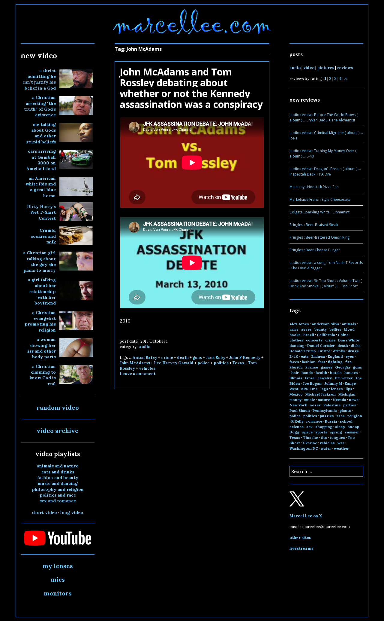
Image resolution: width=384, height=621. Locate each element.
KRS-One (309, 389)
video (308, 67)
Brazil (308, 334)
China (343, 334)
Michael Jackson (320, 394)
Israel (310, 378)
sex (309, 426)
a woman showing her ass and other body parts (41, 348)
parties (349, 405)
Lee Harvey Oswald (174, 363)
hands (307, 372)
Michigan (347, 394)
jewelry (325, 378)
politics (221, 363)
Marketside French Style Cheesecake (320, 199)
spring (336, 432)
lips (349, 389)
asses (306, 329)
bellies (335, 329)
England (335, 356)
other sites (300, 537)
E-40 (294, 356)
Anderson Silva (325, 324)
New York (298, 405)
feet (321, 361)
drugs (353, 351)
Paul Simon (300, 410)
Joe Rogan (312, 383)
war (341, 443)
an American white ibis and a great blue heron (41, 187)
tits (324, 437)
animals (349, 324)
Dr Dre (324, 351)
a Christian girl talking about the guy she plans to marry (39, 261)
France (311, 367)
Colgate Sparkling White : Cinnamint (320, 212)
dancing (297, 345)
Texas (238, 363)
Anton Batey (145, 357)
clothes (296, 340)
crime (167, 357)
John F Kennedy (244, 357)
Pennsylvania (325, 410)
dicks (356, 345)
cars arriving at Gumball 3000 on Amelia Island (41, 159)
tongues (337, 437)
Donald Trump (303, 351)
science (297, 426)
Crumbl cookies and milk (43, 236)
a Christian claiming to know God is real (43, 375)
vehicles (147, 368)
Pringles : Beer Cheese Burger (315, 249)
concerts (314, 340)
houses (351, 372)
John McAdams (135, 363)
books (295, 334)
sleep (340, 426)
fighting (335, 361)
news (353, 399)
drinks (339, 351)
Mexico (296, 394)
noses (315, 405)
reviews (345, 67)
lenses (337, 389)
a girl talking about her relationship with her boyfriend (42, 291)
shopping (323, 426)
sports (321, 432)
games (326, 367)
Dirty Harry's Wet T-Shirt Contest (41, 212)
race (341, 416)
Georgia (342, 367)
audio (144, 346)
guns (197, 357)
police (203, 363)
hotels (336, 372)
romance (314, 421)
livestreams (302, 548)
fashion (309, 361)
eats (305, 356)
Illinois (296, 378)
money (296, 399)
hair (295, 372)
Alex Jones (299, 324)
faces (294, 361)
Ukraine (310, 443)
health (321, 372)
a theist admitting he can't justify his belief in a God (39, 79)
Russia (331, 421)
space (307, 432)
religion (354, 416)
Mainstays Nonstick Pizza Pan (314, 186)
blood (349, 329)
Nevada (339, 399)
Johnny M (333, 383)
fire (348, 361)
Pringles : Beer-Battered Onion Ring (320, 237)
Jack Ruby (215, 357)
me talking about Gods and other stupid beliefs (41, 133)
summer (352, 432)
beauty (320, 329)
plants (345, 410)
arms (294, 329)
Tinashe (310, 437)
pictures (325, 67)
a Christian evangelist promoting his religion (40, 321)
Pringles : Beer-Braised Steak (314, 224)
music (309, 399)
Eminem (318, 356)
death (183, 357)
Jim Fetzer (343, 378)
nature (324, 399)
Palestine (331, 405)
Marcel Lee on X (306, 516)
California (326, 334)
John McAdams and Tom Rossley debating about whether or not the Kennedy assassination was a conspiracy (191, 88)
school (346, 421)
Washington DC (304, 448)
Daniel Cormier (321, 345)
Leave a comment (137, 373)
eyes (350, 356)
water (326, 448)
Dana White (348, 340)
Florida (296, 367)
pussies (327, 416)
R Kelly (297, 421)
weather (341, 448)
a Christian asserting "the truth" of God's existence (40, 106)
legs (324, 389)
